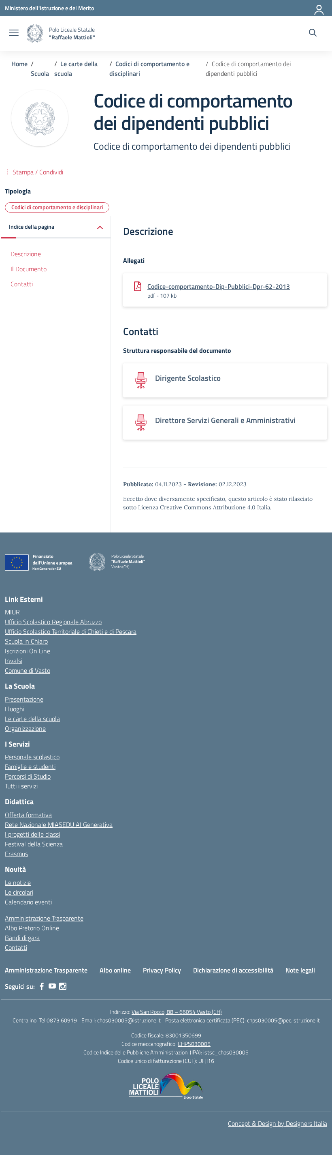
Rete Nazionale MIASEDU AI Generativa (59, 824)
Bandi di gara (22, 937)
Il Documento (29, 269)
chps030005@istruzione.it (129, 1020)
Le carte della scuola (32, 718)
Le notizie (18, 882)
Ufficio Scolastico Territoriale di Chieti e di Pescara (70, 631)
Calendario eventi (28, 902)
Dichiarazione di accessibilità (233, 970)
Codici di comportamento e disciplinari (57, 207)
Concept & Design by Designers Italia (277, 1123)
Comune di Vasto (27, 670)
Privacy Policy (162, 970)
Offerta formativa (28, 815)
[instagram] (62, 986)
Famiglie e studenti (30, 766)
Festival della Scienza (34, 844)
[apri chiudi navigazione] (14, 34)
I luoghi (14, 709)
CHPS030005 (194, 1043)
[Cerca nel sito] (312, 33)
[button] (56, 227)
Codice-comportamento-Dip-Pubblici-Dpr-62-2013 (218, 286)
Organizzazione (25, 728)
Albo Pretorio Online (32, 928)
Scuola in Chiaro (26, 641)
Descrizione (26, 254)
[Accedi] (319, 8)
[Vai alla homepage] (35, 33)
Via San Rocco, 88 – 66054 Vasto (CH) (177, 1011)
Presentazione (24, 699)
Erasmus (16, 854)
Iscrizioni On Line (27, 651)
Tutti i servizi (21, 786)
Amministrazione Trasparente (44, 918)
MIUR (12, 612)
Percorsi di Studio (28, 776)
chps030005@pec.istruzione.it (283, 1020)
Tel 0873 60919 (58, 1020)
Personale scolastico (32, 757)
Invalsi (13, 661)
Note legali (300, 970)
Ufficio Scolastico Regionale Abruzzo (53, 622)
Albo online (115, 970)
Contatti (22, 284)
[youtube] (52, 986)
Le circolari (19, 892)
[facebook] (41, 986)
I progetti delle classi (32, 834)
